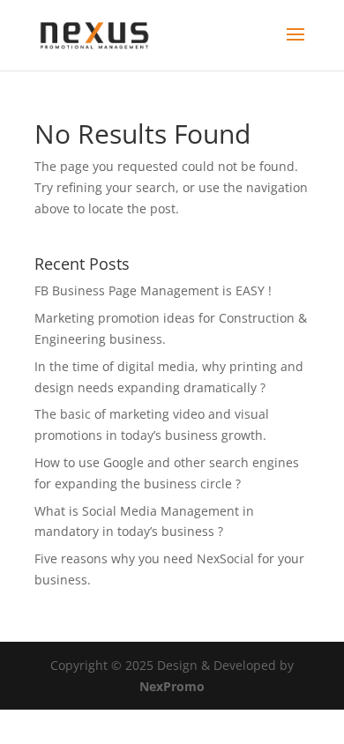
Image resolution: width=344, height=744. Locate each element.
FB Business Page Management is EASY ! (153, 290)
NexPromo (172, 686)
